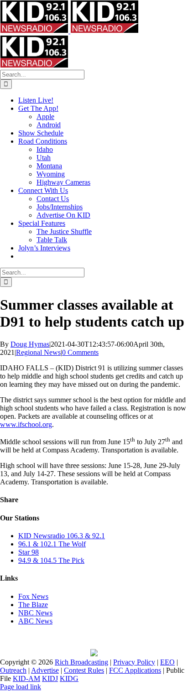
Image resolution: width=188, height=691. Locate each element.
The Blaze (33, 604)
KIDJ (50, 678)
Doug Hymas (29, 344)
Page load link (20, 687)
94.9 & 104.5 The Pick (51, 560)
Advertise (45, 670)
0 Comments (80, 352)
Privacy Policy (134, 662)
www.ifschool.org (26, 424)
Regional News (38, 352)
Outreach (13, 670)
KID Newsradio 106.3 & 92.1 (61, 536)
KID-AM (26, 678)
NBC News (35, 613)
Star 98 (28, 552)
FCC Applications (135, 670)
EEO (167, 662)
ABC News (35, 621)
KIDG (69, 678)
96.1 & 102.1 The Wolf (52, 544)
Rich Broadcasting (81, 662)
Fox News (33, 596)
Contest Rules (84, 670)
